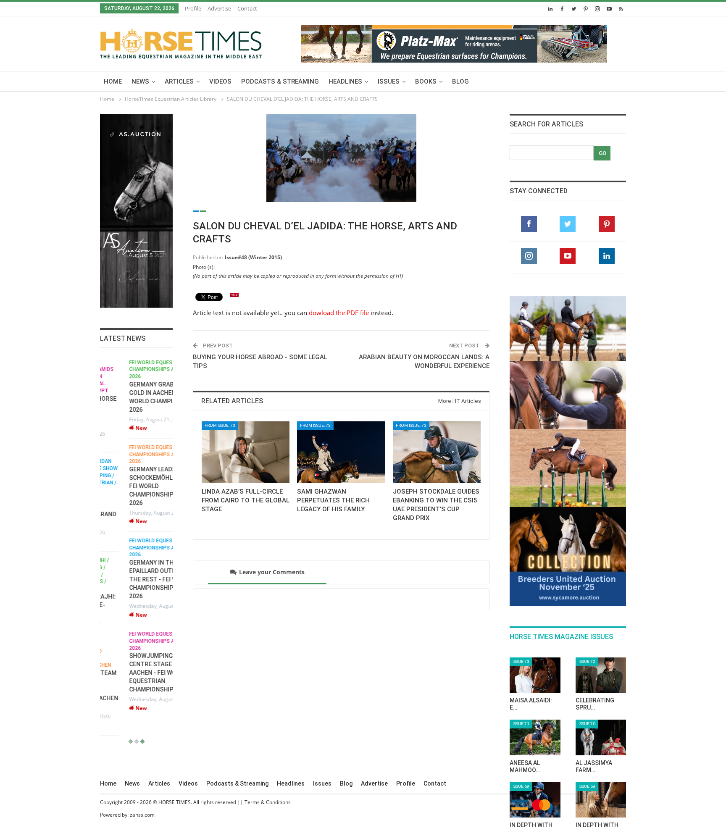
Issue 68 (587, 786)
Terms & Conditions (268, 802)
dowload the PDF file (339, 312)
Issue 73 (521, 661)
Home (113, 81)
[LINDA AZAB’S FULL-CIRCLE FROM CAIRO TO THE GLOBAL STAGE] (245, 452)
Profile (193, 8)
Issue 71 (521, 723)
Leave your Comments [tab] (272, 572)
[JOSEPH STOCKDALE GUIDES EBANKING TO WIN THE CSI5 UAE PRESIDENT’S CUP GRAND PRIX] (437, 452)
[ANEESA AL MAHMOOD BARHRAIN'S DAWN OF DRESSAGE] (535, 737)
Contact (247, 8)
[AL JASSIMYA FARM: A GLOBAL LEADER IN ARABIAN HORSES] (601, 737)
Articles (179, 81)
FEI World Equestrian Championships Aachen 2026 (131, 370)
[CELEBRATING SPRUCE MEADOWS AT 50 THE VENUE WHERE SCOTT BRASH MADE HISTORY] (601, 675)
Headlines (345, 81)
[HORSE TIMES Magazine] (181, 42)
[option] (136, 539)
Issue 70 (587, 723)
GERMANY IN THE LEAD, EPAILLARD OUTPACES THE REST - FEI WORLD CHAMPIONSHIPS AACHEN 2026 (136, 579)
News (140, 81)
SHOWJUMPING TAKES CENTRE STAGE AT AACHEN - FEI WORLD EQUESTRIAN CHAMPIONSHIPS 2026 (131, 672)
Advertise (219, 8)
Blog (460, 81)
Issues (389, 81)
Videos (220, 81)
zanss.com (142, 814)
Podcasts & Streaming (280, 81)
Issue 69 (521, 786)
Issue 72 (587, 661)
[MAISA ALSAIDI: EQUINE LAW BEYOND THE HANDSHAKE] (535, 675)
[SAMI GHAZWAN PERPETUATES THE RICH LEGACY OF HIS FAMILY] (341, 452)
